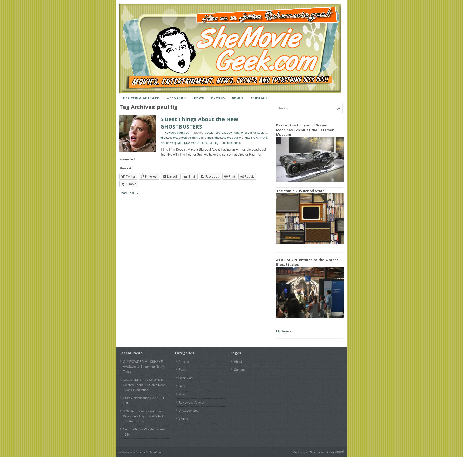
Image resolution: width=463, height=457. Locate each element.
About (238, 95)
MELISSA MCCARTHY (192, 142)
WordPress (155, 452)
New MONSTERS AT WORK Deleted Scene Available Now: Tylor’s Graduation (144, 384)
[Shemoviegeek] (235, 48)
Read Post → (128, 192)
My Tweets (283, 331)
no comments (232, 142)
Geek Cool (177, 95)
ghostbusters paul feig (228, 137)
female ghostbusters (253, 132)
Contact (259, 95)
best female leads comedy (222, 132)
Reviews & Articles (141, 95)
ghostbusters (168, 137)
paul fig (213, 142)
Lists (181, 386)
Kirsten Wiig (168, 142)
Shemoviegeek (127, 452)
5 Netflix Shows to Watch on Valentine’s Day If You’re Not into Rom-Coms (143, 416)
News (199, 95)
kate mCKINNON (256, 137)
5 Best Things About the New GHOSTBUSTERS (199, 122)
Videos (183, 418)
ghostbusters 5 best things (196, 137)
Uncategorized (188, 410)
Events (218, 95)
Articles (183, 361)
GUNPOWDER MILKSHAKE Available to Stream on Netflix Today (144, 366)
